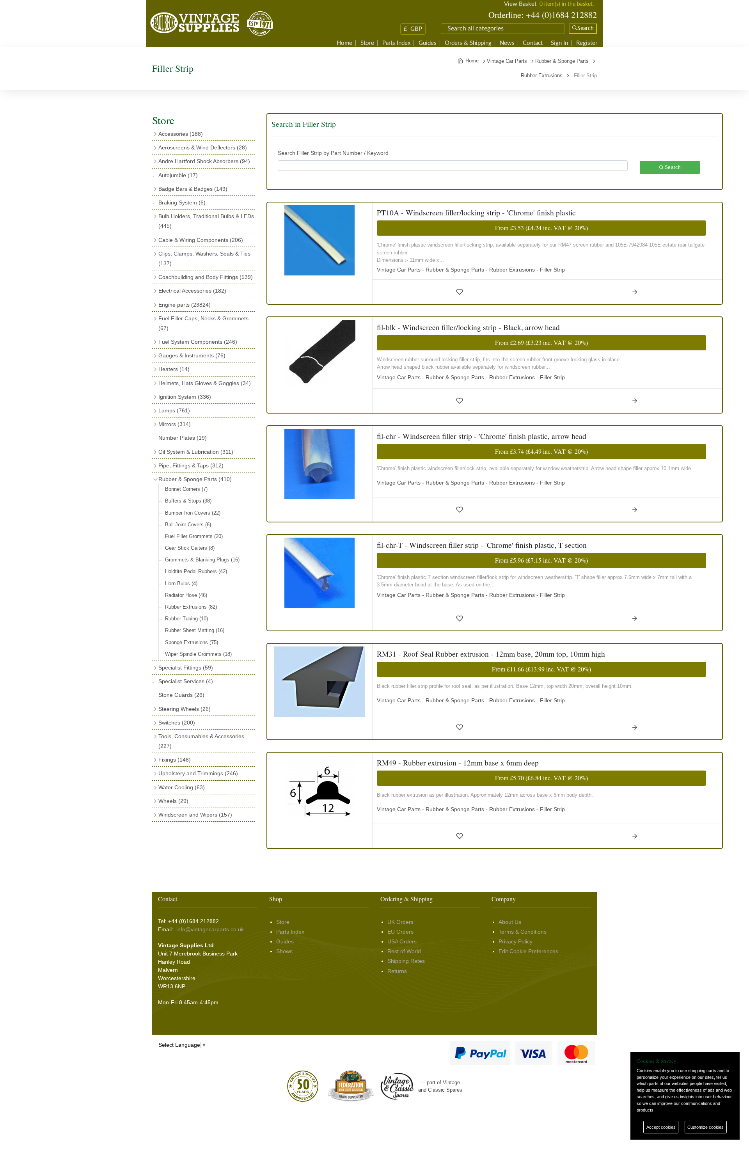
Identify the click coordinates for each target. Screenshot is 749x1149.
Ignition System (184, 397)
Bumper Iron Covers (192, 513)
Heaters (174, 369)
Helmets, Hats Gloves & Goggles (204, 383)
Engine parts (184, 305)
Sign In (559, 43)
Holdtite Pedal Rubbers (196, 571)
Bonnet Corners (186, 489)
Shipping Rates (406, 961)
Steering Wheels (184, 709)
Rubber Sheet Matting (194, 630)
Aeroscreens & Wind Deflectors (202, 147)
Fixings (174, 760)
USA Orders (402, 941)
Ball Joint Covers (188, 524)
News (507, 43)
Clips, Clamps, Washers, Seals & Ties (204, 258)
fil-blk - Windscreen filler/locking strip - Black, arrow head (468, 327)
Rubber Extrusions (191, 607)
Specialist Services (185, 681)
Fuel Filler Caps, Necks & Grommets (203, 323)
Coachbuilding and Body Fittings (205, 277)
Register (586, 43)
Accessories (180, 134)
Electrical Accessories (192, 291)
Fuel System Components (197, 342)
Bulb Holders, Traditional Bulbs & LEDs (206, 221)
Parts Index (396, 43)
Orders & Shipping (468, 43)
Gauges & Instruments (191, 355)
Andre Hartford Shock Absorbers (204, 161)
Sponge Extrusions (191, 642)
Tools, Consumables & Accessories (201, 741)
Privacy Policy (515, 941)
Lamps (174, 410)
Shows (284, 951)
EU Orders (400, 932)
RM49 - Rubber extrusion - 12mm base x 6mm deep (458, 762)
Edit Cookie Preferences (528, 951)
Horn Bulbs (181, 583)
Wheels (173, 801)
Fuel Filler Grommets (194, 536)
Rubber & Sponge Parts (195, 479)
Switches (176, 722)
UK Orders (400, 922)
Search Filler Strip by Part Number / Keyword (333, 153)
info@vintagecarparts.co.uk (210, 929)
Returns (397, 971)
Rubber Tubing (186, 619)
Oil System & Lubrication (195, 452)
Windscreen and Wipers (195, 815)
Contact (533, 43)
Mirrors (174, 424)
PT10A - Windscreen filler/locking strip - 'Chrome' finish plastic (476, 212)
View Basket (520, 4)
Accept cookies (661, 1127)
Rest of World (404, 951)
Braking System (182, 202)
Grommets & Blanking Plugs (202, 560)
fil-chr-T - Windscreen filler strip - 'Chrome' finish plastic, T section (482, 545)
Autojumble (178, 175)
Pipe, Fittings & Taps (191, 465)
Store (367, 43)
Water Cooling (181, 787)
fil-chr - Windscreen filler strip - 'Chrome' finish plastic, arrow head (481, 436)
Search (672, 167)
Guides (428, 43)
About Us (510, 922)
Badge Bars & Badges (192, 189)
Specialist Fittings (185, 667)
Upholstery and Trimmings (198, 773)
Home (344, 43)
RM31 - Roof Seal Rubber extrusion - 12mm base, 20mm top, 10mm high (491, 653)
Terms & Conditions (523, 932)
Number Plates (182, 438)
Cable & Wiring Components (200, 240)
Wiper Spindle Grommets (198, 654)
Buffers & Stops (188, 501)
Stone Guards (181, 695)
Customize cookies (705, 1127)
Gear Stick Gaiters (190, 548)
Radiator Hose (186, 595)
